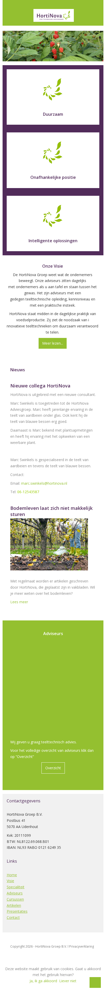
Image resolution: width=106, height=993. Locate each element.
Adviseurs (15, 893)
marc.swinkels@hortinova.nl (44, 483)
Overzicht (53, 767)
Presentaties (17, 911)
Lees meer (19, 601)
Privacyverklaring (81, 946)
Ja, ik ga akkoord (43, 980)
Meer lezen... (52, 343)
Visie (10, 880)
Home (12, 874)
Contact (13, 917)
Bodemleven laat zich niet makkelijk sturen (51, 511)
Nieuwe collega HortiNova (40, 386)
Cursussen (15, 899)
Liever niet (67, 980)
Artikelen (14, 905)
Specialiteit (15, 886)
